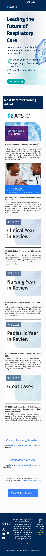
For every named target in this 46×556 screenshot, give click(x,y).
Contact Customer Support (41, 532)
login (11, 445)
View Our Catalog (15, 81)
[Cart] (37, 3)
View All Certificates (21, 493)
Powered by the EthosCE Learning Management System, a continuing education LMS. (37, 554)
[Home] (12, 6)
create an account (23, 445)
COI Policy (28, 544)
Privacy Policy (19, 544)
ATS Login (31, 2)
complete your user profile (31, 481)
